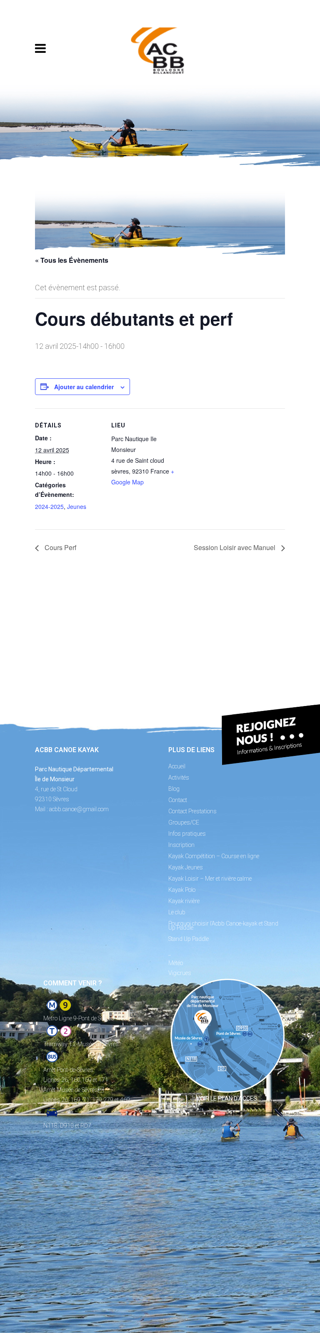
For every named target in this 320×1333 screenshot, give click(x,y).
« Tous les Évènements (71, 260)
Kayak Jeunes (185, 867)
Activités (178, 777)
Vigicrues (179, 973)
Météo (175, 963)
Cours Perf (59, 547)
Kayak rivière (184, 901)
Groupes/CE (183, 822)
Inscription (181, 845)
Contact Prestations (192, 811)
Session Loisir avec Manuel (235, 547)
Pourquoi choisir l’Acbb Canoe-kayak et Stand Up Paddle (223, 925)
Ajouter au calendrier (84, 387)
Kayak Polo (181, 890)
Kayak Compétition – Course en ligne (213, 856)
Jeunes (76, 506)
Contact (177, 800)
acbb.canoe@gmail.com (79, 809)
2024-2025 (49, 506)
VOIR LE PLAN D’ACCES (226, 1098)
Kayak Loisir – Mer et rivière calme (210, 878)
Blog (174, 789)
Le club (176, 912)
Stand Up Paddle (188, 939)
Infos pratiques (187, 834)
